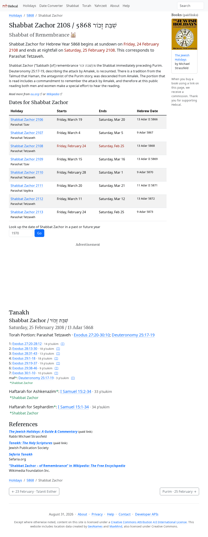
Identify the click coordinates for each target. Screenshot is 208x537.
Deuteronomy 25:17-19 (133, 335)
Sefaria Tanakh (20, 454)
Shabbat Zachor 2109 (27, 159)
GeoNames (95, 526)
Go (39, 233)
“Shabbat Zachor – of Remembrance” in (67, 465)
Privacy (97, 514)
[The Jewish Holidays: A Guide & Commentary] (184, 34)
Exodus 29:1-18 (23, 358)
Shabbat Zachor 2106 (27, 119)
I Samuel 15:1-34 (73, 407)
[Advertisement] (88, 275)
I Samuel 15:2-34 (75, 391)
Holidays (29, 5)
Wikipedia (53, 94)
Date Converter (51, 5)
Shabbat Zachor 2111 (27, 185)
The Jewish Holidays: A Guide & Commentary (43, 431)
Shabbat (72, 5)
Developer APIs (146, 514)
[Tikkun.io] (62, 343)
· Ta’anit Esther (34, 491)
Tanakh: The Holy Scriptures (30, 443)
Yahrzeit (100, 5)
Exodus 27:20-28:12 (27, 343)
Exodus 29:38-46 (24, 368)
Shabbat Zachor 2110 (27, 172)
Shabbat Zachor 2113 (27, 212)
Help (126, 5)
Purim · (179, 491)
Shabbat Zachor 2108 (27, 146)
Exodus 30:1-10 (23, 373)
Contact (125, 514)
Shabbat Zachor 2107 (27, 132)
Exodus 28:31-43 (24, 353)
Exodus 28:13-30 (24, 348)
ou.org (34, 94)
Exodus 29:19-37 (24, 363)
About (114, 5)
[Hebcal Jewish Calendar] (10, 6)
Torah (86, 5)
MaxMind (115, 526)
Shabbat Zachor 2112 (27, 199)
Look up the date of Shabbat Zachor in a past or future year (54, 227)
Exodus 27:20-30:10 (92, 335)
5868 (30, 15)
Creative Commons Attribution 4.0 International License (149, 522)
